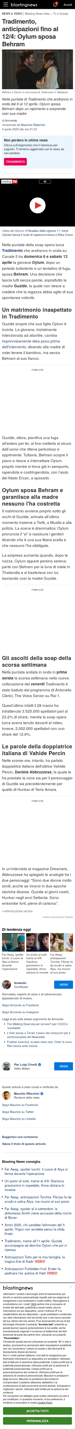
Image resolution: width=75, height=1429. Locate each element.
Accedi (68, 5)
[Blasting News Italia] (24, 4)
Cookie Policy (44, 1402)
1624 (33, 1304)
